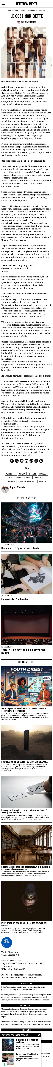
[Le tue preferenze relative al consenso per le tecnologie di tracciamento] (4, 1064)
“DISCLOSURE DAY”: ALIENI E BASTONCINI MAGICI (23, 652)
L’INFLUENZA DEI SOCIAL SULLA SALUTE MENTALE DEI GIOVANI (23, 924)
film (11, 477)
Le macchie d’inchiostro (14, 599)
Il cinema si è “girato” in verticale (20, 548)
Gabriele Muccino (23, 477)
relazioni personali (26, 481)
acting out (11, 474)
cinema (22, 474)
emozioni (32, 474)
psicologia (10, 481)
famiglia (42, 474)
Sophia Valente (28, 22)
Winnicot (43, 481)
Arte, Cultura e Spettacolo (34, 11)
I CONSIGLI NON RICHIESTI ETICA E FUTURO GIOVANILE (24, 762)
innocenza (39, 477)
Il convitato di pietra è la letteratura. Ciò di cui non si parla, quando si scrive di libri (25, 868)
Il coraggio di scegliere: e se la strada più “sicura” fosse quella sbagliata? (24, 811)
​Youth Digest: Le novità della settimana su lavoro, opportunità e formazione (23, 709)
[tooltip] (12, 461)
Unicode (43, 1060)
